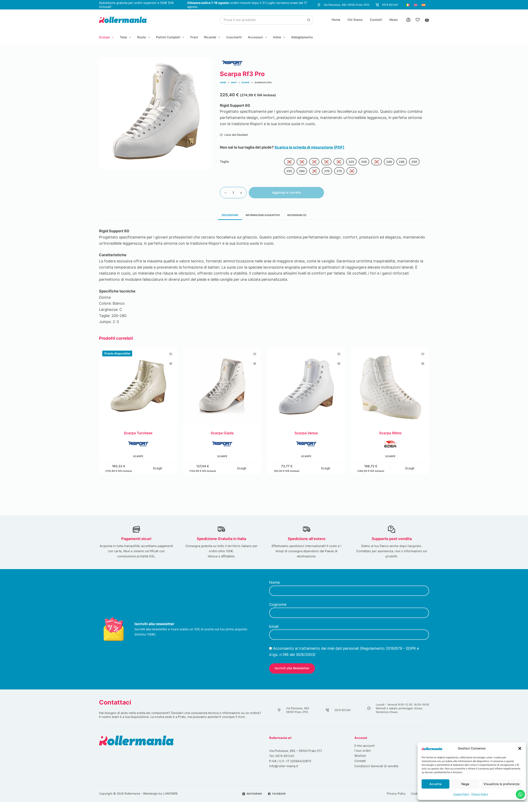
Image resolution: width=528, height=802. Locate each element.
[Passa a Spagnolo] (423, 5)
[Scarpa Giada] (222, 386)
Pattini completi (168, 37)
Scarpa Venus (306, 433)
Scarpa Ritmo (390, 433)
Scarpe (104, 37)
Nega (465, 784)
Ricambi (210, 37)
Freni (194, 37)
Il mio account (364, 746)
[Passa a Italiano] (408, 5)
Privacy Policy (479, 794)
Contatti (376, 20)
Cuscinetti (234, 37)
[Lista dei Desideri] (418, 20)
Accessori (255, 37)
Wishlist (360, 756)
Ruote (141, 37)
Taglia (224, 161)
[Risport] (232, 63)
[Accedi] (408, 20)
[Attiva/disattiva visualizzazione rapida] (170, 363)
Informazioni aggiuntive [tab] (263, 215)
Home (336, 20)
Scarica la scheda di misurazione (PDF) (309, 147)
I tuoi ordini (362, 751)
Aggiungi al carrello (286, 192)
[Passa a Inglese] (416, 5)
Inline (277, 37)
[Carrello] (427, 20)
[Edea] (390, 444)
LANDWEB (170, 793)
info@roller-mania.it (283, 766)
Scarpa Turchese (138, 433)
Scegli (157, 468)
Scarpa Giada (221, 433)
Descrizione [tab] (230, 215)
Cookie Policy (461, 794)
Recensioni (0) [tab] (296, 215)
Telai (123, 37)
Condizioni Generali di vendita (376, 766)
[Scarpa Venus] (306, 386)
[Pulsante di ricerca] (309, 20)
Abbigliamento (302, 37)
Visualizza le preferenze (501, 784)
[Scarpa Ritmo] (390, 386)
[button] (520, 748)
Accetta (435, 784)
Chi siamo (355, 20)
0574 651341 (390, 4)
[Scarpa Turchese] (138, 386)
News (393, 20)
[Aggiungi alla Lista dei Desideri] (170, 354)
